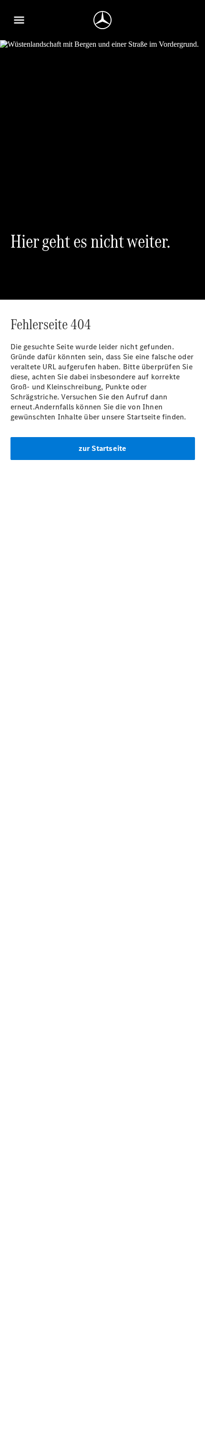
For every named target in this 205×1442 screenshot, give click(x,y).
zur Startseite (103, 448)
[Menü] (19, 20)
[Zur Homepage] (102, 20)
